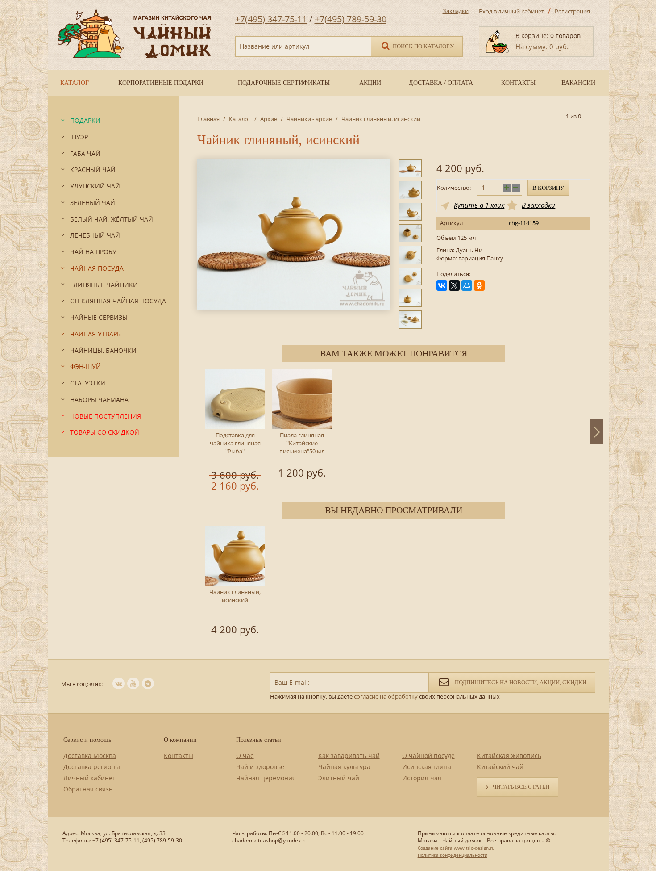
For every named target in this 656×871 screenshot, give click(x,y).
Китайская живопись (509, 755)
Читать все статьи (521, 786)
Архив (268, 119)
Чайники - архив (309, 119)
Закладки (456, 11)
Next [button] (596, 431)
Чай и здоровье (260, 766)
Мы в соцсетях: (82, 684)
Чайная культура (344, 766)
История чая (421, 778)
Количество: (454, 188)
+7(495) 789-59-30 (350, 19)
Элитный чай (338, 778)
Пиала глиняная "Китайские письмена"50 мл (301, 443)
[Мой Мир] (466, 285)
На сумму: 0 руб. (542, 46)
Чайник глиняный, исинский (235, 596)
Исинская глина (426, 766)
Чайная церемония (266, 778)
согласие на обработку (386, 696)
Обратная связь (87, 789)
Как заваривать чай (349, 755)
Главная (208, 119)
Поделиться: (453, 274)
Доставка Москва (89, 755)
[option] (235, 431)
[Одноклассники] (479, 285)
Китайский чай (500, 766)
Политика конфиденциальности (452, 855)
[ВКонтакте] (441, 285)
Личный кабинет (89, 778)
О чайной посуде (428, 755)
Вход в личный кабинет (511, 11)
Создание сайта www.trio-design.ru (456, 848)
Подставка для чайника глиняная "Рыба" (235, 443)
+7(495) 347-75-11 (271, 19)
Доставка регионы (91, 766)
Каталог (240, 119)
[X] (454, 285)
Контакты (178, 755)
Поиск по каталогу (422, 46)
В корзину (548, 187)
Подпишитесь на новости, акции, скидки (519, 682)
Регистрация (572, 11)
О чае (245, 755)
